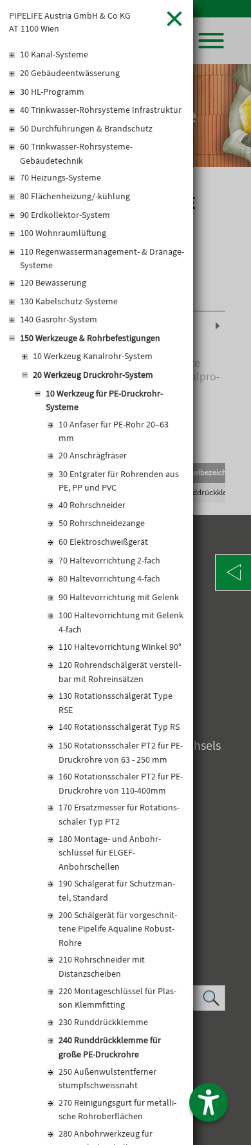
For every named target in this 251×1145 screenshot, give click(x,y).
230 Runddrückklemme (103, 1022)
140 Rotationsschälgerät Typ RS (119, 726)
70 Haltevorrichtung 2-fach (109, 560)
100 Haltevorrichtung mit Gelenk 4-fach (121, 622)
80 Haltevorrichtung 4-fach (109, 578)
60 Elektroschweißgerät (103, 541)
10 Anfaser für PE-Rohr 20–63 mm (114, 431)
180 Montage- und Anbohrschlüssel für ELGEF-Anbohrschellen (110, 852)
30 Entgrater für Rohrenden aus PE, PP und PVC (119, 481)
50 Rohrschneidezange (102, 523)
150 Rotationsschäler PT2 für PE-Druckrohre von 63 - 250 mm (121, 752)
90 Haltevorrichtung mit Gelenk (119, 597)
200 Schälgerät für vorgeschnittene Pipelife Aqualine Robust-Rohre (118, 928)
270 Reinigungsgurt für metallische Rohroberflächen (117, 1109)
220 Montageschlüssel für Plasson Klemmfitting (117, 998)
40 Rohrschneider (92, 505)
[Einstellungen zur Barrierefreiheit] (208, 1102)
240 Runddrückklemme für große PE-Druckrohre (110, 1047)
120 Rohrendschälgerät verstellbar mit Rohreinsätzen (120, 672)
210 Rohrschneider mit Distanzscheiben (102, 966)
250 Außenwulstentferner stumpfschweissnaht (107, 1078)
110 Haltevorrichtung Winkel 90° (120, 646)
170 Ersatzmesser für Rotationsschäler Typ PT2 (119, 814)
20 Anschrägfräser (93, 455)
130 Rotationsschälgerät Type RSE (115, 703)
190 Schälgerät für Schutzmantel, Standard (117, 890)
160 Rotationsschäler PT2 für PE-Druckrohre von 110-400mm (121, 783)
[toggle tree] (96, 55)
